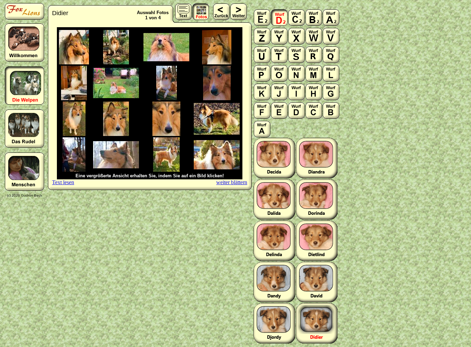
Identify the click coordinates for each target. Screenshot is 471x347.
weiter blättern (231, 182)
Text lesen (63, 182)
